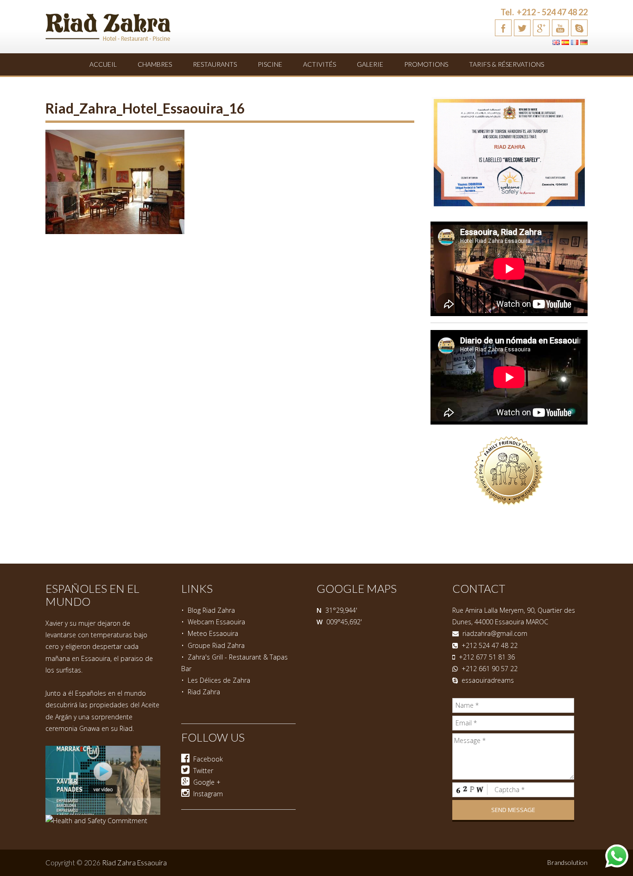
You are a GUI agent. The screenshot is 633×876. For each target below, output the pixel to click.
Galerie (370, 64)
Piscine (270, 64)
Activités (319, 64)
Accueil (103, 64)
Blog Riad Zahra (211, 610)
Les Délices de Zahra (219, 680)
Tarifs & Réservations (506, 64)
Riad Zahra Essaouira (134, 862)
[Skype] (579, 27)
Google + (205, 782)
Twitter (201, 770)
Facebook (206, 759)
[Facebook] (503, 27)
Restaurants (215, 64)
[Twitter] (522, 27)
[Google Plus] (541, 27)
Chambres (155, 64)
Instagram (206, 793)
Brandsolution (567, 862)
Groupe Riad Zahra (216, 645)
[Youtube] (560, 27)
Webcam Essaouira (216, 621)
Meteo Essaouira (213, 633)
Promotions (426, 64)
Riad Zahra (204, 691)
